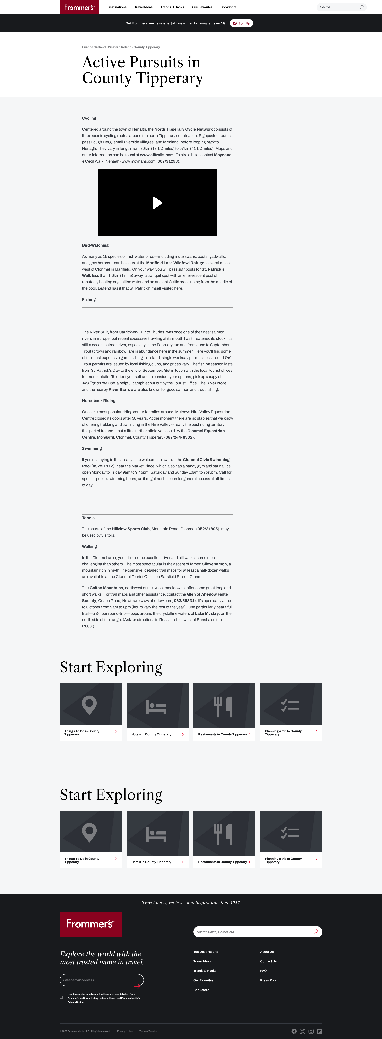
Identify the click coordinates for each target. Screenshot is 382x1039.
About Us (267, 951)
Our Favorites (202, 7)
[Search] (316, 931)
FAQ (263, 970)
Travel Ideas (143, 7)
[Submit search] (363, 7)
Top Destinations (205, 951)
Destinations (117, 7)
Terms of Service (148, 1031)
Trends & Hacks (172, 7)
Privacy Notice (125, 1031)
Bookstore (228, 7)
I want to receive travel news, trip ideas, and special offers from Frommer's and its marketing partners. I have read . (104, 998)
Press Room (269, 980)
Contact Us (268, 961)
